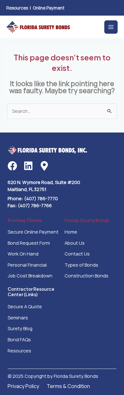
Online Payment (49, 8)
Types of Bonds (81, 265)
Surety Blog (20, 328)
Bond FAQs (19, 339)
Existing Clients (25, 220)
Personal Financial (27, 265)
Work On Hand (23, 253)
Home (71, 231)
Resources (17, 8)
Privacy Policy (23, 386)
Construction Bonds (86, 275)
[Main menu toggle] (111, 27)
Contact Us (77, 253)
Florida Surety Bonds (87, 220)
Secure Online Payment (33, 231)
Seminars (18, 317)
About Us (75, 243)
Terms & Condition (68, 386)
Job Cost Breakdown (30, 275)
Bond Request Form (29, 243)
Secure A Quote (25, 306)
